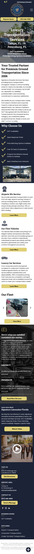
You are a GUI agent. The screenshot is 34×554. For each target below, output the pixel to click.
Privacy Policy (4, 543)
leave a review (25, 355)
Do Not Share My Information (16, 543)
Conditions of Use (28, 543)
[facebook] (2, 508)
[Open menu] (31, 9)
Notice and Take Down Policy (10, 545)
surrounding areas (10, 490)
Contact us (9, 121)
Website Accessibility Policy (24, 545)
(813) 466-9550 (7, 499)
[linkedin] (9, 508)
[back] (3, 307)
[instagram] (6, 508)
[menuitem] (10, 530)
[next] (30, 307)
